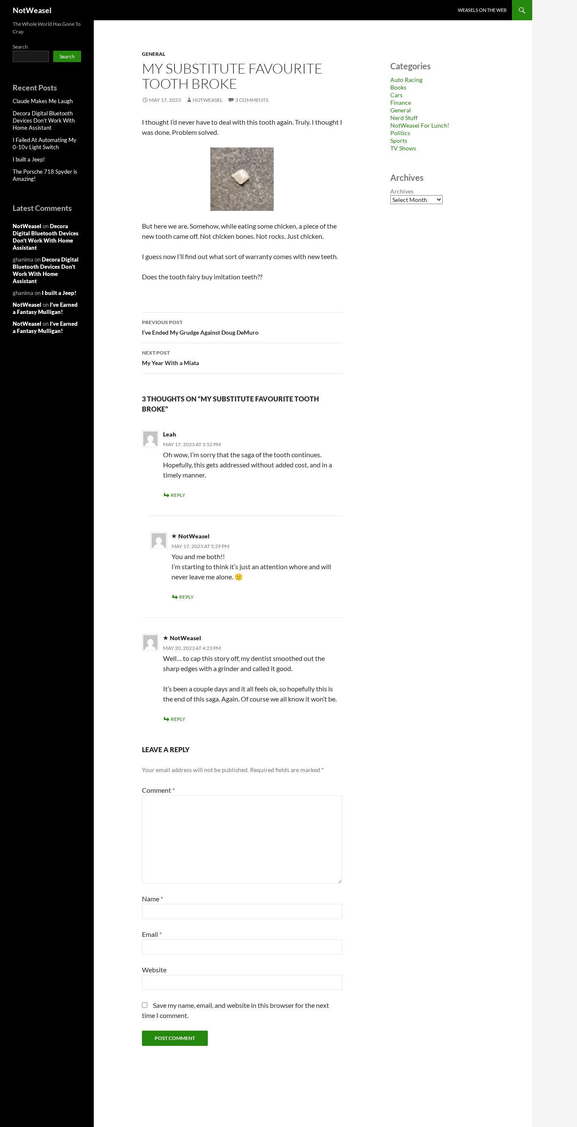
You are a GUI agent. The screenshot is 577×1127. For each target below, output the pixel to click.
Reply (178, 495)
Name (152, 899)
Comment (158, 790)
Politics (400, 132)
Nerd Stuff (404, 117)
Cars (396, 94)
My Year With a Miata (170, 357)
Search (20, 47)
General (153, 54)
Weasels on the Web (482, 10)
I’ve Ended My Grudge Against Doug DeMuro (200, 327)
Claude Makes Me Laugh (43, 101)
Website (154, 970)
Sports (398, 140)
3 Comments (251, 100)
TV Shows (403, 148)
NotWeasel (32, 10)
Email (152, 934)
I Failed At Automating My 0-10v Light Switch (44, 143)
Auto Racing (406, 79)
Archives (402, 191)
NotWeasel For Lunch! (419, 125)
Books (398, 87)
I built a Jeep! (29, 159)
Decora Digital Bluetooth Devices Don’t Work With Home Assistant (44, 120)
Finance (400, 102)
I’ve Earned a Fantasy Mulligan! (45, 308)
